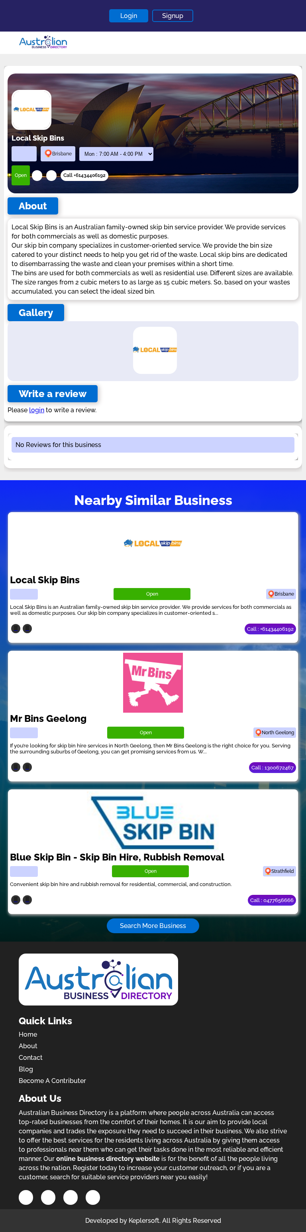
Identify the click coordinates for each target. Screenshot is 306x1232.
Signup (172, 16)
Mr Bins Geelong (48, 718)
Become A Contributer (52, 1081)
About (28, 1046)
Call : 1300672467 (272, 768)
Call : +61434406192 (270, 629)
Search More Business (153, 926)
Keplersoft (144, 1220)
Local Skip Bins (45, 580)
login (36, 410)
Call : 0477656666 (272, 900)
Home (28, 1034)
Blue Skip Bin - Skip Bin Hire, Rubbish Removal (117, 857)
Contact (31, 1057)
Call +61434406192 (84, 175)
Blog (26, 1069)
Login (128, 16)
